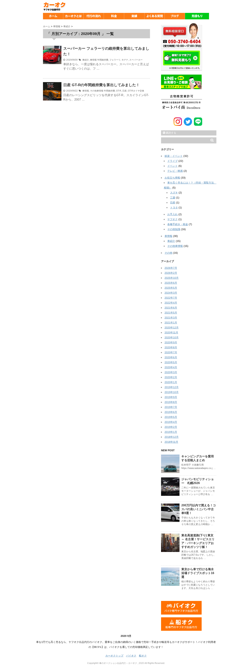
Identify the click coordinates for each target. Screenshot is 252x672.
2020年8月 (171, 347)
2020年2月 (171, 377)
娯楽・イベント (174, 155)
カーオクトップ (114, 655)
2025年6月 (171, 282)
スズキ (174, 192)
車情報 (93, 60)
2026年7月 (171, 267)
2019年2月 (171, 426)
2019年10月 (172, 392)
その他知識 (173, 229)
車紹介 (85, 60)
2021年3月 (171, 317)
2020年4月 (171, 367)
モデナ (125, 60)
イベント (172, 165)
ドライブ (172, 160)
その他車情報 (96, 90)
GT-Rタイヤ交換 (136, 90)
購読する (170, 132)
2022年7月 (171, 297)
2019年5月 (171, 417)
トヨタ (174, 207)
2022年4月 (171, 302)
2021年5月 (171, 312)
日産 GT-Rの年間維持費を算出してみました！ (101, 85)
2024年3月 (171, 292)
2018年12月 (172, 436)
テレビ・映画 (175, 170)
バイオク (131, 655)
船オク (143, 655)
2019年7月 (171, 407)
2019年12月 (172, 387)
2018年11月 (171, 441)
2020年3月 (171, 372)
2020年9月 (171, 342)
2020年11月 (171, 332)
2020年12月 (172, 327)
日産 (124, 90)
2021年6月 (171, 307)
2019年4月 (171, 422)
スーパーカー (136, 60)
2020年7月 (171, 352)
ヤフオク (172, 219)
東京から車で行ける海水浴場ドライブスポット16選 (197, 573)
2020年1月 (171, 382)
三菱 (172, 197)
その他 (168, 252)
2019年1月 (171, 431)
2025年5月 (171, 287)
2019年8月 (171, 402)
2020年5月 (171, 362)
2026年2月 (171, 272)
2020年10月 (172, 337)
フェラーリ (114, 60)
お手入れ (172, 214)
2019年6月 (171, 412)
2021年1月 (171, 322)
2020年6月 (171, 357)
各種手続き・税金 (177, 224)
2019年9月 (171, 397)
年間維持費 (102, 60)
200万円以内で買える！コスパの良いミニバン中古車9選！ (198, 509)
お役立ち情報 (172, 177)
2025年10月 (172, 277)
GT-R (118, 90)
